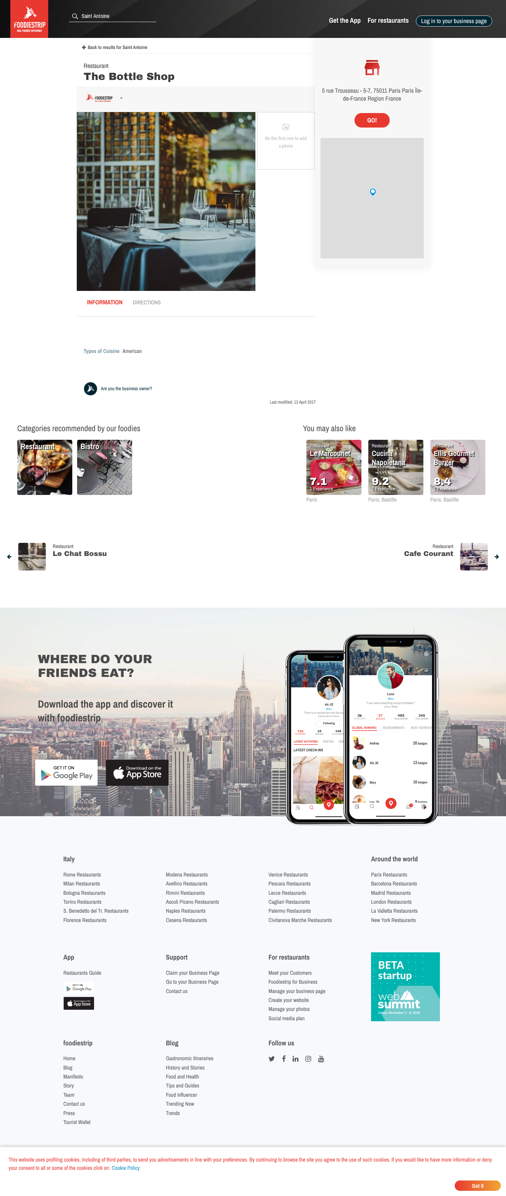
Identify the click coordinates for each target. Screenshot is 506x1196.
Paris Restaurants (389, 874)
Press (69, 1113)
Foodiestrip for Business (292, 981)
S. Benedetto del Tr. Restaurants (96, 910)
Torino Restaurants (82, 901)
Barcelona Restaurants (394, 883)
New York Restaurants (393, 920)
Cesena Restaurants (186, 920)
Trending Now (180, 1103)
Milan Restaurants (81, 883)
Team (68, 1094)
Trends (173, 1113)
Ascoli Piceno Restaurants (192, 901)
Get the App (345, 20)
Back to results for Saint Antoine (117, 47)
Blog (67, 1067)
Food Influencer (181, 1094)
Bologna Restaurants (84, 892)
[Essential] (78, 1008)
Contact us (177, 991)
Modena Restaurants (187, 874)
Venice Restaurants (288, 874)
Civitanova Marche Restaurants (300, 920)
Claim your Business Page (192, 972)
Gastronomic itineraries (189, 1058)
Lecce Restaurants (287, 892)
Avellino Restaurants (187, 883)
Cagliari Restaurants (289, 901)
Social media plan (286, 1018)
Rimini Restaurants (185, 892)
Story (68, 1085)
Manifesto (73, 1076)
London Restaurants (391, 901)
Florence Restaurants (84, 920)
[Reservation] (78, 992)
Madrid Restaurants (391, 892)
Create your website (288, 1000)
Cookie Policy (126, 1168)
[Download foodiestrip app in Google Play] (66, 785)
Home (69, 1058)
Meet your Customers (290, 972)
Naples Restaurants (185, 910)
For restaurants (388, 20)
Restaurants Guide (82, 972)
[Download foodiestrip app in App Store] (137, 785)
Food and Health (182, 1076)
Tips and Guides (182, 1085)
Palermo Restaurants (289, 910)
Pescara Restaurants (289, 883)
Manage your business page (297, 991)
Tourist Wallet (77, 1122)
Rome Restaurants (82, 874)
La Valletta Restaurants (394, 910)
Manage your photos (289, 1009)
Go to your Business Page (192, 981)
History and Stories (185, 1067)
